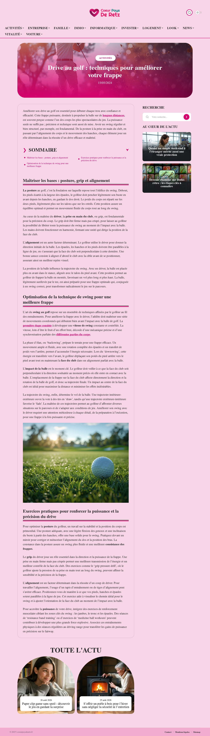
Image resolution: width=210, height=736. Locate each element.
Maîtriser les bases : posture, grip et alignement (47, 157)
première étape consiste (37, 325)
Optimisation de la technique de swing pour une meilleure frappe (47, 164)
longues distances (113, 115)
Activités (105, 58)
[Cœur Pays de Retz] (105, 12)
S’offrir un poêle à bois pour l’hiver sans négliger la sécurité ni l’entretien (105, 705)
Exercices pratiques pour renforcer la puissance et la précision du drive (103, 159)
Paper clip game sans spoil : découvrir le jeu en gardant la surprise (46, 705)
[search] (189, 12)
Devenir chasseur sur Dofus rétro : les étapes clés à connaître (166, 182)
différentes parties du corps (73, 334)
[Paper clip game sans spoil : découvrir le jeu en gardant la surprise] (46, 685)
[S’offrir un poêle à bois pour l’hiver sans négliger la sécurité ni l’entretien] (105, 685)
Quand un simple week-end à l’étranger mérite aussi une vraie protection (166, 151)
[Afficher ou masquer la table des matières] (93, 150)
